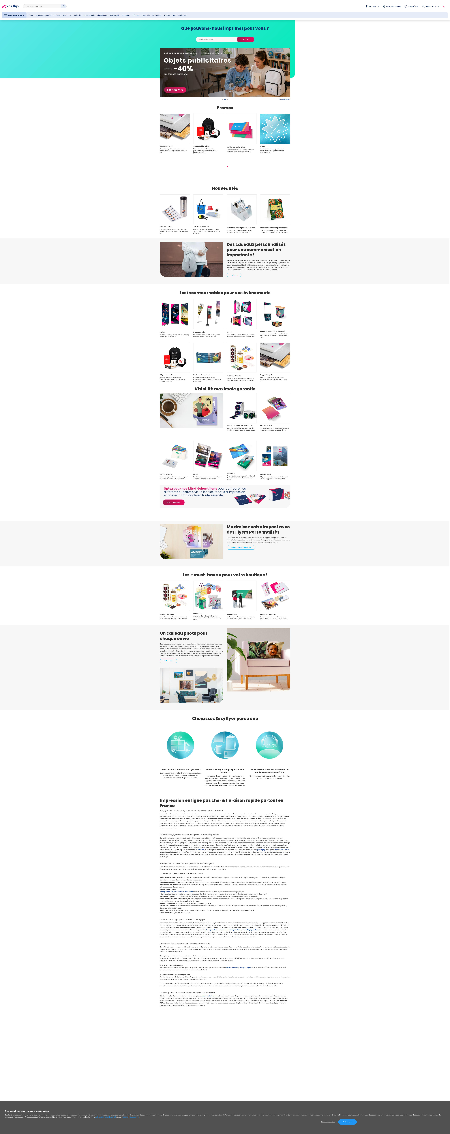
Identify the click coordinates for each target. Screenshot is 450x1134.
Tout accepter (347, 1122)
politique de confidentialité (105, 1117)
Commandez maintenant (241, 547)
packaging (261, 850)
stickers (201, 850)
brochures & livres (282, 850)
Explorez (234, 275)
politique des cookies (131, 1117)
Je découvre (168, 661)
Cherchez (245, 39)
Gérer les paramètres (328, 1122)
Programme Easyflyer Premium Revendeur (177, 892)
